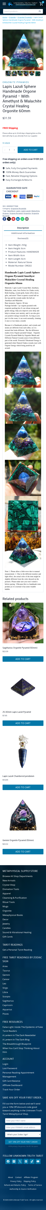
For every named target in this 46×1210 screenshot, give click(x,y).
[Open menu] (4, 3)
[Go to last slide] (7, 73)
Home (5, 17)
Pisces (6, 1013)
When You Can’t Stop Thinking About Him (21, 1050)
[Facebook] (4, 219)
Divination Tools (11, 889)
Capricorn (8, 1005)
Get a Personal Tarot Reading (17, 949)
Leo (4, 983)
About (10, 1177)
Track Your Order (11, 1089)
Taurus (6, 970)
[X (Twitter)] (20, 1161)
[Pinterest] (13, 219)
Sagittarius (8, 1000)
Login (5, 1063)
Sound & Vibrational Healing (17, 932)
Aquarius (7, 1009)
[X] (9, 219)
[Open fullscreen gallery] (41, 68)
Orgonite (12, 17)
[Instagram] (14, 1161)
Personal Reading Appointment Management (18, 1074)
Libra (5, 992)
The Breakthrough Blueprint (17, 1043)
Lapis (18, 211)
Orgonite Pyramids (25, 17)
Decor (5, 919)
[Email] (27, 219)
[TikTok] (32, 1161)
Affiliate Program (31, 1177)
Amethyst (11, 211)
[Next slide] (39, 73)
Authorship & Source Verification (23, 1189)
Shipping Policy (30, 1181)
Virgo (5, 987)
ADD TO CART (31, 149)
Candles (7, 928)
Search (40, 11)
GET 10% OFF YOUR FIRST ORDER (23, 1142)
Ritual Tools (9, 902)
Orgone (6, 213)
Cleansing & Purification (15, 897)
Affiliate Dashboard (12, 1085)
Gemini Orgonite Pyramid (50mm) (18, 840)
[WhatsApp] (22, 219)
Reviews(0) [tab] (23, 238)
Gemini (6, 974)
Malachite (35, 211)
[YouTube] (38, 1161)
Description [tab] (23, 228)
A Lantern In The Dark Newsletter (19, 1035)
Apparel (7, 893)
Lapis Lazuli (26, 211)
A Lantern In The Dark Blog (16, 1039)
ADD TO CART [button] (23, 658)
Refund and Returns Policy (15, 1185)
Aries (5, 966)
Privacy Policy (15, 1181)
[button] (8, 73)
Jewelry (6, 923)
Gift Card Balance (11, 1080)
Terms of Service (35, 1185)
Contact (18, 1177)
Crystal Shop (9, 884)
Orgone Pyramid (16, 213)
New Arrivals (9, 880)
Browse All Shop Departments (18, 876)
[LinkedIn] (18, 219)
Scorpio (6, 996)
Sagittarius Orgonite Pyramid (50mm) (20, 647)
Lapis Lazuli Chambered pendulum (18, 776)
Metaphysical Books (13, 915)
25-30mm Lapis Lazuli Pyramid (17, 711)
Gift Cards (8, 936)
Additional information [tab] (23, 233)
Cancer (6, 979)
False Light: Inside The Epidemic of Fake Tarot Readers (23, 1029)
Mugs (5, 906)
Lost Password (10, 1068)
